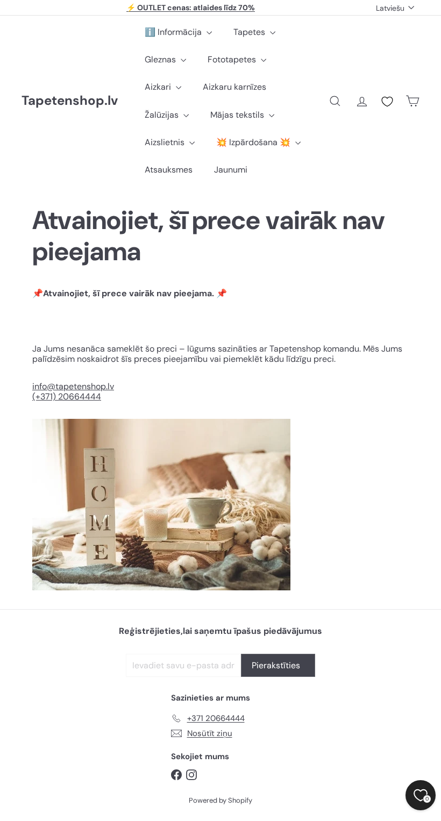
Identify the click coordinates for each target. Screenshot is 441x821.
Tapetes (250, 32)
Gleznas (161, 59)
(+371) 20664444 (66, 396)
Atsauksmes (169, 169)
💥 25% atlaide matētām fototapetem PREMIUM (191, 10)
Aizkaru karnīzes (234, 86)
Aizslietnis (166, 142)
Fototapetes (233, 59)
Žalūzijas (163, 114)
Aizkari (159, 86)
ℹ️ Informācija (174, 32)
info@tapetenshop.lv (73, 386)
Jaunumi (230, 169)
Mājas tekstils (238, 114)
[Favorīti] (387, 102)
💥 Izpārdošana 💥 (254, 142)
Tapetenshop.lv (70, 101)
